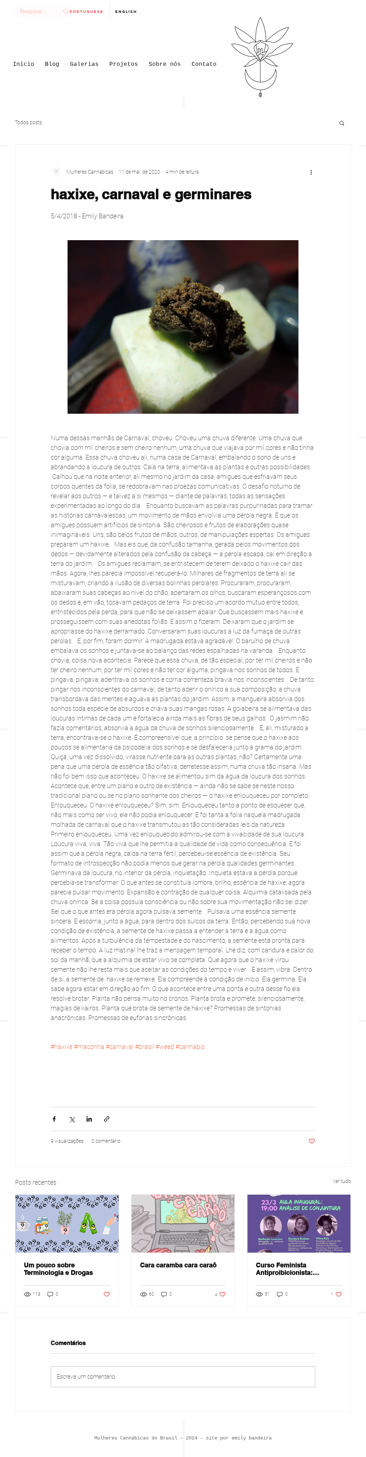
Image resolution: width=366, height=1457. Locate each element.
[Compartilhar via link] (106, 1119)
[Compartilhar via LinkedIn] (89, 1119)
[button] (341, 123)
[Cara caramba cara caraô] (183, 1224)
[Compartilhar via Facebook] (54, 1119)
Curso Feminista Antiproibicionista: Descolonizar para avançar (296, 1268)
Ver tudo (342, 1181)
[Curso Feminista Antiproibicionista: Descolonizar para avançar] (299, 1224)
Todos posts (28, 122)
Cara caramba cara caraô (178, 1265)
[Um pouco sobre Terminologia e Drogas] (67, 1224)
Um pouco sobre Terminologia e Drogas (58, 1268)
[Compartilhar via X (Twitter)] (71, 1119)
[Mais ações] (311, 171)
